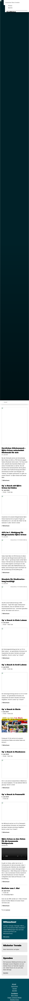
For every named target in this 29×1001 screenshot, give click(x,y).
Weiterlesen (5, 480)
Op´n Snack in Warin (11, 709)
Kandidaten (11, 12)
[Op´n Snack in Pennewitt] (14, 811)
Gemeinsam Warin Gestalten (12, 2)
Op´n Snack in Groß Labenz (14, 665)
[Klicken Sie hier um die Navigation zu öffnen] (26, 2)
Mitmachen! (9, 922)
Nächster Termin (12, 945)
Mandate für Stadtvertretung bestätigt (13, 580)
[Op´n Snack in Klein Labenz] (14, 637)
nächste (8, 910)
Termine (10, 5)
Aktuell (14, 984)
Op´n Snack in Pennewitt (13, 794)
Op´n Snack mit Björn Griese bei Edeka (11, 487)
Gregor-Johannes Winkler (14, 997)
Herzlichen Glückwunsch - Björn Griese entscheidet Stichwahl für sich (14, 450)
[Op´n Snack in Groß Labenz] (14, 681)
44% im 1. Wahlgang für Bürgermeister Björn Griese (14, 533)
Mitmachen (6, 936)
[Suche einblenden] (22, 2)
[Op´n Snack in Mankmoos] (14, 768)
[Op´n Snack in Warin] (14, 726)
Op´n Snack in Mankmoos (13, 752)
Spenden (10, 7)
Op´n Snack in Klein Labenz (14, 620)
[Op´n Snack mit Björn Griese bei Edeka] (14, 504)
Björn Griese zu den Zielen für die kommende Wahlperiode (13, 841)
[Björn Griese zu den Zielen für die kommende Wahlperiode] (14, 854)
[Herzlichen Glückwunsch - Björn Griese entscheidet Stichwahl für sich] (14, 426)
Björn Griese (14, 995)
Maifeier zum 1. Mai (10, 888)
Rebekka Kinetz (14, 999)
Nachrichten (14, 986)
